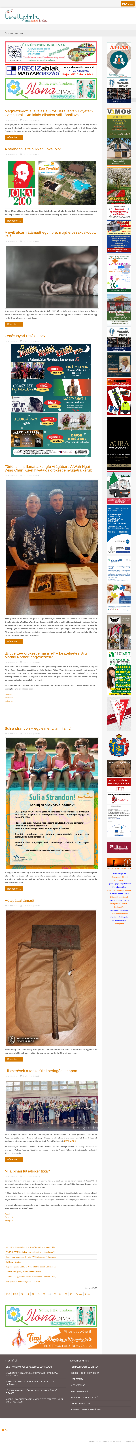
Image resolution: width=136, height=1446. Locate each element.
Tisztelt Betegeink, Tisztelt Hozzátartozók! (23, 1272)
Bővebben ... (14, 137)
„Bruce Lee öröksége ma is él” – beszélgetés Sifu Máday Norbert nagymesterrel (46, 655)
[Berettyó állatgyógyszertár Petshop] (119, 212)
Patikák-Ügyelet (119, 874)
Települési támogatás (119, 910)
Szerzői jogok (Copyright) (85, 1373)
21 (39, 1294)
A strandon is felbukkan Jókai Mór (33, 149)
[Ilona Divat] (51, 89)
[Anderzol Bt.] (51, 52)
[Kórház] (119, 821)
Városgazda (119, 924)
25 (60, 1294)
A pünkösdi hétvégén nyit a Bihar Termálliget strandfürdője (30, 1247)
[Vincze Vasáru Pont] (119, 339)
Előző (15, 1294)
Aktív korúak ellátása (119, 914)
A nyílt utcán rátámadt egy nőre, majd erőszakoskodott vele (50, 234)
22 (44, 1294)
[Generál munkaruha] (119, 397)
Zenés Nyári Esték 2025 (25, 336)
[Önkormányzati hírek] (119, 745)
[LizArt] (119, 673)
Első (8, 1294)
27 (71, 1294)
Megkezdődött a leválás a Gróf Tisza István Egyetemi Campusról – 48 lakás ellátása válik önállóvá (49, 113)
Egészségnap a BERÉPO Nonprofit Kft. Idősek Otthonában (31, 1267)
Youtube (8, 694)
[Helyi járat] (119, 487)
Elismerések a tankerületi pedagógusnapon (41, 1071)
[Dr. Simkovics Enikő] (119, 365)
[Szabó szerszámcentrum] (119, 309)
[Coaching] (119, 273)
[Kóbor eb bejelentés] (119, 768)
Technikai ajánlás (80, 1391)
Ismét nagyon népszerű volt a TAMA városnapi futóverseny (31, 1257)
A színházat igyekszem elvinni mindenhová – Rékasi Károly (31, 1277)
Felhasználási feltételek (84, 1367)
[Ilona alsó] (51, 1316)
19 (28, 1294)
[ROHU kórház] (119, 584)
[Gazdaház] (119, 185)
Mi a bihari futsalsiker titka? (27, 1171)
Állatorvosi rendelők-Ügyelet (119, 890)
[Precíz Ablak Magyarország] (51, 70)
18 (22, 1294)
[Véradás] (119, 798)
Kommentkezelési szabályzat (86, 1409)
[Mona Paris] (119, 632)
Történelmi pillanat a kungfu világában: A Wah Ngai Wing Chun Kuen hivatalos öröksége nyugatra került (48, 468)
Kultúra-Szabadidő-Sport (119, 900)
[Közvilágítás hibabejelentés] (119, 785)
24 (55, 1294)
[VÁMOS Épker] (119, 137)
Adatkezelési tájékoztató (84, 1397)
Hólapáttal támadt (19, 900)
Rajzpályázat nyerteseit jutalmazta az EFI (23, 1281)
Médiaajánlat (78, 1385)
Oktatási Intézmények (119, 897)
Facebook (9, 697)
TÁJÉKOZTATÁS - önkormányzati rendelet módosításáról (30, 1252)
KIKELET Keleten (13, 1262)
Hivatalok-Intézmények (119, 894)
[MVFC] (119, 713)
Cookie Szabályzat (80, 1403)
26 (66, 1294)
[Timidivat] (51, 1338)
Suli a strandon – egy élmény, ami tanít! (38, 728)
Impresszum (77, 1379)
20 (33, 1294)
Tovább (79, 1294)
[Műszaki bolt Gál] (119, 236)
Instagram (9, 701)
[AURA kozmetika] (119, 443)
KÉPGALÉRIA (70, 1141)
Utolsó (87, 1294)
